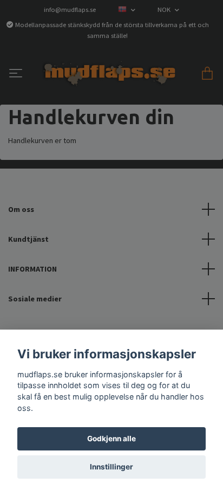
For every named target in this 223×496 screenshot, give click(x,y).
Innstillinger (111, 466)
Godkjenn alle (111, 438)
